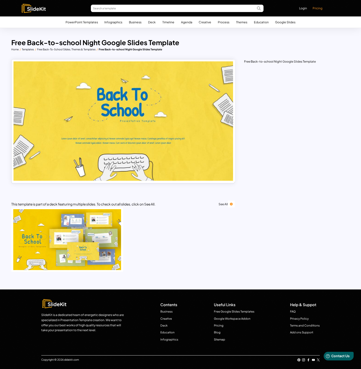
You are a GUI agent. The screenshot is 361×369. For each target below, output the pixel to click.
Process (223, 22)
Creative (205, 22)
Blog (217, 332)
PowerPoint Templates (82, 22)
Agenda (186, 22)
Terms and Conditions (305, 325)
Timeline (168, 22)
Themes (241, 22)
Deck (152, 22)
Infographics (113, 22)
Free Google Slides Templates (234, 311)
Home (15, 49)
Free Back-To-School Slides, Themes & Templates (66, 49)
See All (223, 204)
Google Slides (285, 22)
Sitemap (219, 339)
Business (135, 22)
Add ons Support (301, 332)
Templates (28, 49)
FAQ (293, 311)
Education (261, 22)
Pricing (317, 8)
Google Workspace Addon (232, 318)
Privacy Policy (299, 318)
